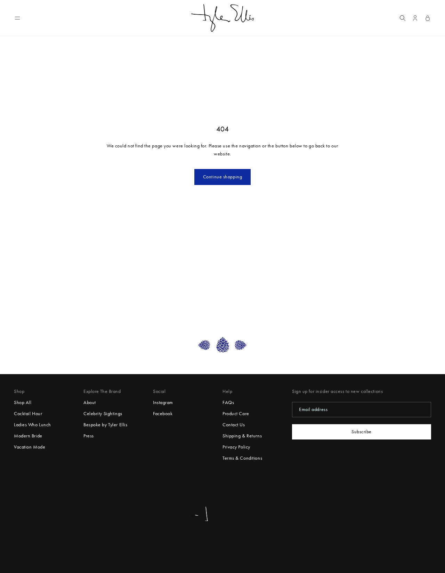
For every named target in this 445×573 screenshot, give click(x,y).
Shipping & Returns (242, 436)
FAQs (228, 402)
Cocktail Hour (28, 414)
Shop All (22, 402)
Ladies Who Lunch (32, 425)
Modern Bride (28, 436)
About (89, 402)
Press (88, 436)
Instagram (163, 402)
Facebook (162, 414)
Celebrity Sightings (102, 414)
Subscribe (361, 432)
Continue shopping (222, 177)
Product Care (235, 414)
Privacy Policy (236, 447)
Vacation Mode (29, 447)
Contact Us (233, 425)
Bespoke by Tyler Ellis (105, 425)
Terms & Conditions (242, 458)
